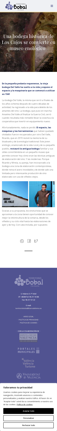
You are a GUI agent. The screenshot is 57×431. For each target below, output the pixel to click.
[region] (28, 407)
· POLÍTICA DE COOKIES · (28, 323)
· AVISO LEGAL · (28, 316)
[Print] (21, 240)
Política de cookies (25, 404)
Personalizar (28, 418)
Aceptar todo (28, 411)
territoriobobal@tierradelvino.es (29, 308)
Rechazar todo (28, 425)
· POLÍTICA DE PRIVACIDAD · (28, 319)
